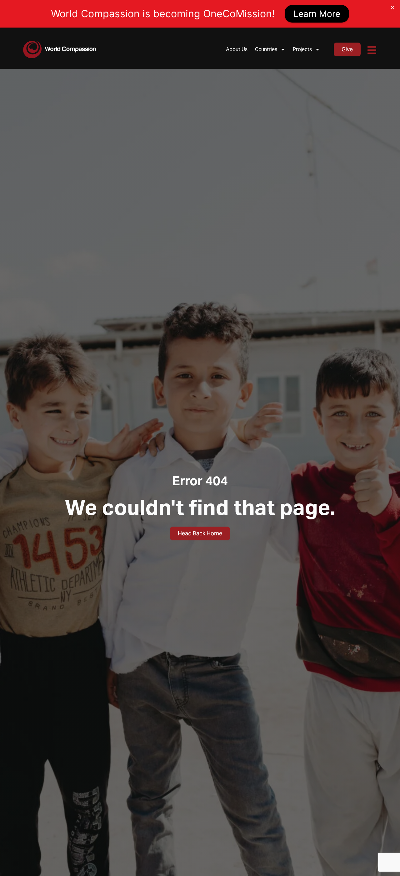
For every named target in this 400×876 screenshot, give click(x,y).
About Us (236, 49)
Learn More (316, 13)
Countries (266, 49)
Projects (302, 49)
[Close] (392, 7)
